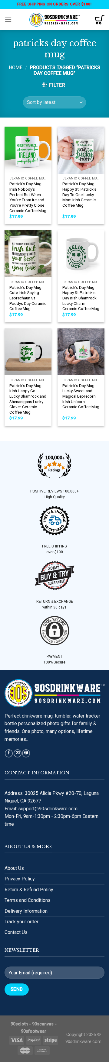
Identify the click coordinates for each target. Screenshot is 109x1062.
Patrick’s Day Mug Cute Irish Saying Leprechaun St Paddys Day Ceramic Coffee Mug (27, 298)
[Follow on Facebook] (9, 753)
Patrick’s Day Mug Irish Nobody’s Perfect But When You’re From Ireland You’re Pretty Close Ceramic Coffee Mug (27, 197)
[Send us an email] (17, 753)
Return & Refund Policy (29, 890)
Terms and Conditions (28, 900)
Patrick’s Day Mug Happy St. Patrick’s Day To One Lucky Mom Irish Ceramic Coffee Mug (79, 194)
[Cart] (99, 19)
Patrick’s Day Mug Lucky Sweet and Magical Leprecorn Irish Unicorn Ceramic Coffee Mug (80, 396)
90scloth (19, 1024)
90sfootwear (33, 1031)
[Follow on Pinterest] (26, 753)
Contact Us (16, 932)
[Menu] (8, 19)
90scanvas (43, 1024)
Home (15, 67)
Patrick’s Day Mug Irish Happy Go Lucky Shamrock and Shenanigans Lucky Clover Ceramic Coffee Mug (27, 399)
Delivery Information (26, 911)
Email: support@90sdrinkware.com (41, 809)
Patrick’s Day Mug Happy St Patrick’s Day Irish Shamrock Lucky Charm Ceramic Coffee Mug (80, 298)
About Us (14, 868)
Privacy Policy (20, 879)
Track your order (21, 922)
